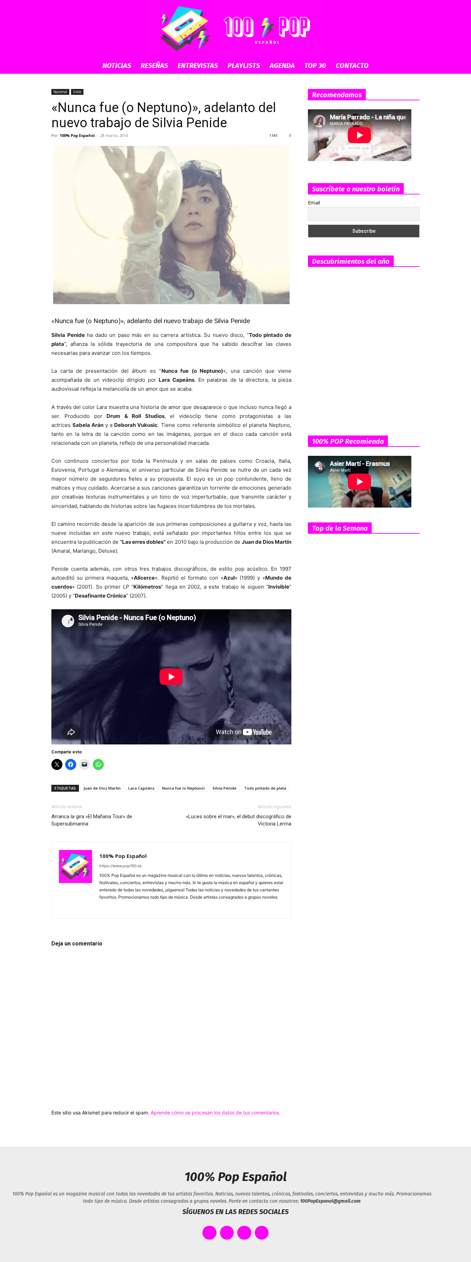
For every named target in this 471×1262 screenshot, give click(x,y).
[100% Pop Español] (235, 28)
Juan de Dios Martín (102, 788)
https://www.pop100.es (120, 865)
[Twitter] (154, 908)
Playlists (244, 65)
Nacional (60, 91)
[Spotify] (130, 908)
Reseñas (154, 65)
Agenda (282, 65)
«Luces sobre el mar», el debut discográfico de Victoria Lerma (238, 820)
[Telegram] (142, 908)
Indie (77, 91)
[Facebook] (105, 908)
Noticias (116, 65)
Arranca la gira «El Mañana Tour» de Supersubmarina (91, 820)
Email (314, 202)
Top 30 (315, 65)
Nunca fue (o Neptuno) (183, 788)
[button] (411, 66)
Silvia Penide (224, 788)
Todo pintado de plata (265, 788)
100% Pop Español (77, 135)
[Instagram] (117, 908)
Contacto (352, 65)
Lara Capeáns (141, 788)
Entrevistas (198, 65)
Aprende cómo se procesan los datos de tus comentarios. (215, 1112)
